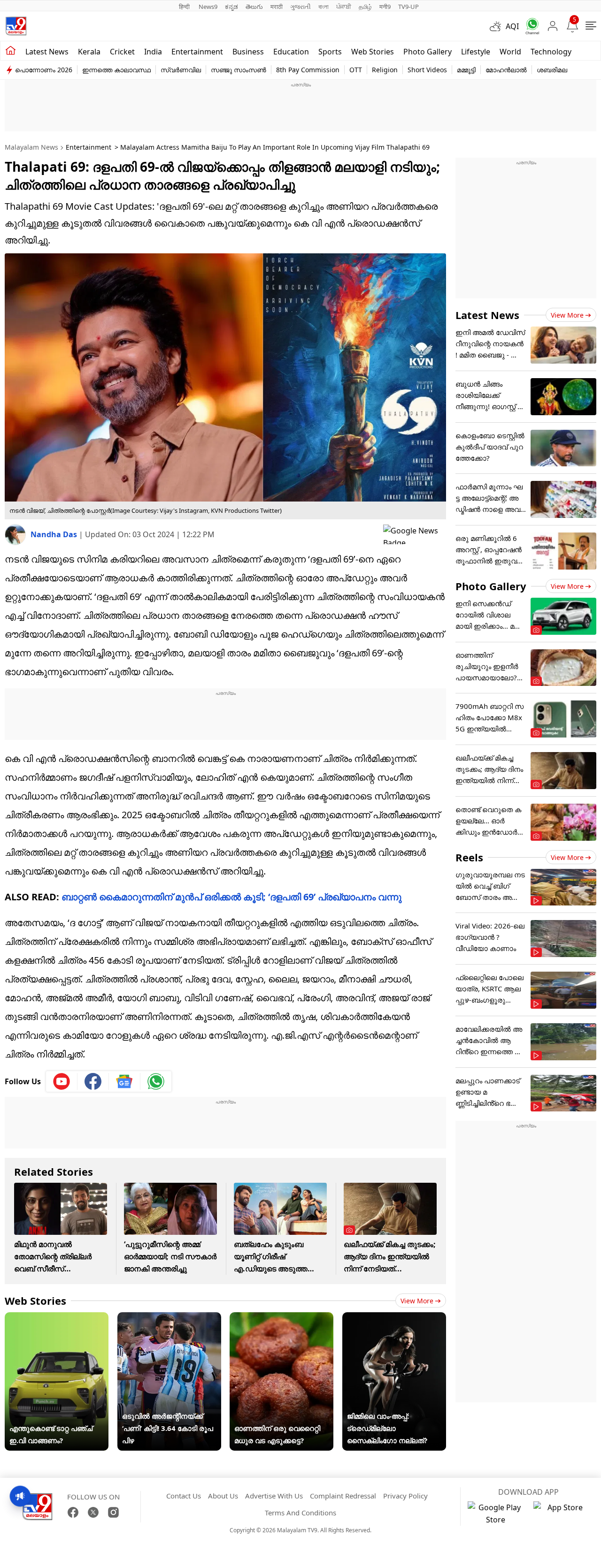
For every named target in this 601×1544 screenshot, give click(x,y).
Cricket (122, 51)
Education (291, 51)
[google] (414, 534)
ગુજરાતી (300, 6)
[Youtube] (61, 1081)
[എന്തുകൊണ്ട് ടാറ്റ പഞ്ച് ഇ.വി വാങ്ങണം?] (56, 1318)
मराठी (276, 6)
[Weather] (498, 26)
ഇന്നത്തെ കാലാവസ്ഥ (116, 69)
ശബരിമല (552, 69)
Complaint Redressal (343, 1495)
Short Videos (427, 69)
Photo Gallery (427, 51)
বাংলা (323, 6)
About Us (223, 1495)
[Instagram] (113, 1512)
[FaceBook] (73, 1512)
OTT (355, 69)
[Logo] (16, 26)
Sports (330, 51)
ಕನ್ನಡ (231, 6)
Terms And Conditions (300, 1512)
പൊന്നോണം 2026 (43, 69)
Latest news (47, 51)
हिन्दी (185, 6)
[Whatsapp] (529, 26)
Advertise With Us (274, 1495)
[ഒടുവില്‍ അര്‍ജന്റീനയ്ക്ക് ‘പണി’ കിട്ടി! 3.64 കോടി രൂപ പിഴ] (169, 1318)
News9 (208, 6)
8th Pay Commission (307, 69)
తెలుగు (254, 6)
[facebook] (93, 1081)
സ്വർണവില (181, 69)
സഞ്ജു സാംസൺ (238, 69)
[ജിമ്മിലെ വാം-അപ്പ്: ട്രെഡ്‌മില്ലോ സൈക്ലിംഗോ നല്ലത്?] (394, 1318)
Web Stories (372, 51)
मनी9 (385, 6)
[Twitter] (93, 1512)
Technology (551, 51)
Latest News (487, 315)
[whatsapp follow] (155, 1081)
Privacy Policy (405, 1495)
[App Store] (561, 1513)
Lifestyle (475, 51)
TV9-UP (408, 6)
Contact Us (183, 1495)
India (153, 51)
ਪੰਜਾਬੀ (343, 6)
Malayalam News (31, 147)
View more (417, 1300)
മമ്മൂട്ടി (466, 69)
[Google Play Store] (496, 1513)
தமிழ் (365, 6)
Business (248, 51)
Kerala (89, 51)
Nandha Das (55, 534)
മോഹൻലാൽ (506, 69)
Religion (385, 69)
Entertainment (197, 51)
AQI (512, 26)
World (510, 51)
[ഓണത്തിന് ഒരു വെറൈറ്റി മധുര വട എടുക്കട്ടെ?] (281, 1318)
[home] (10, 51)
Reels (469, 857)
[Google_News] (124, 1081)
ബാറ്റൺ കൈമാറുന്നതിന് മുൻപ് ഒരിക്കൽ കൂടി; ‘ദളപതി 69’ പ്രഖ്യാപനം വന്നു (231, 896)
